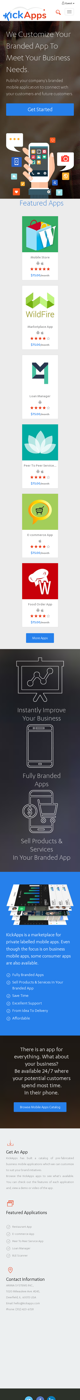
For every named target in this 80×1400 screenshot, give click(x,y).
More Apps (40, 638)
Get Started (40, 109)
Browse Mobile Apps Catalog (40, 1107)
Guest (68, 3)
